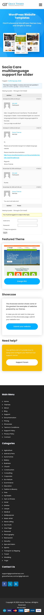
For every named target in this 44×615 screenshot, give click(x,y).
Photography (9, 534)
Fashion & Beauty (10, 489)
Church (7, 466)
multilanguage (12, 81)
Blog (5, 411)
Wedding (7, 557)
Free (5, 492)
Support (7, 414)
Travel (6, 554)
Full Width (7, 496)
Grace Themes (25, 602)
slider (19, 81)
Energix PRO (22, 281)
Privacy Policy (9, 434)
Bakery (6, 460)
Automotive (8, 457)
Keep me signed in (10, 229)
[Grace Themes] (13, 5)
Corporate (8, 476)
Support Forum (22, 362)
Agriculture (8, 450)
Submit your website (22, 326)
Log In (5, 232)
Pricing (6, 421)
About (6, 408)
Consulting (8, 473)
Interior (6, 505)
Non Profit (8, 525)
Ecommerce (8, 483)
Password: (6, 225)
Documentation (10, 418)
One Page (8, 528)
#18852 (38, 187)
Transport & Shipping (12, 551)
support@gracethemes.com (13, 573)
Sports (6, 547)
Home (6, 401)
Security (7, 541)
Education (8, 486)
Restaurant (8, 538)
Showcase (8, 424)
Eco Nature (8, 479)
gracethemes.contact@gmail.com (15, 576)
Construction (9, 470)
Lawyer (6, 509)
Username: (6, 221)
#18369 (38, 99)
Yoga (6, 560)
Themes (7, 405)
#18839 (38, 168)
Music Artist (8, 518)
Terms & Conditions (11, 427)
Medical (7, 512)
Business (7, 463)
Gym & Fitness (9, 499)
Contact (7, 437)
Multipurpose (9, 515)
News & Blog (8, 522)
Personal (7, 531)
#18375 (38, 128)
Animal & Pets (9, 453)
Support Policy (9, 430)
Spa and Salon (9, 544)
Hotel (6, 502)
